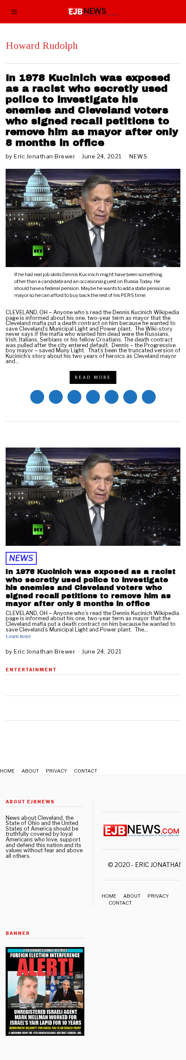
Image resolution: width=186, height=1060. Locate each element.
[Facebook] (37, 397)
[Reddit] (130, 397)
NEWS (138, 156)
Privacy (56, 771)
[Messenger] (56, 397)
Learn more (18, 636)
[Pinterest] (93, 397)
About (30, 771)
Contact (85, 771)
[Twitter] (74, 397)
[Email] (149, 397)
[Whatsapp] (112, 397)
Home (7, 771)
